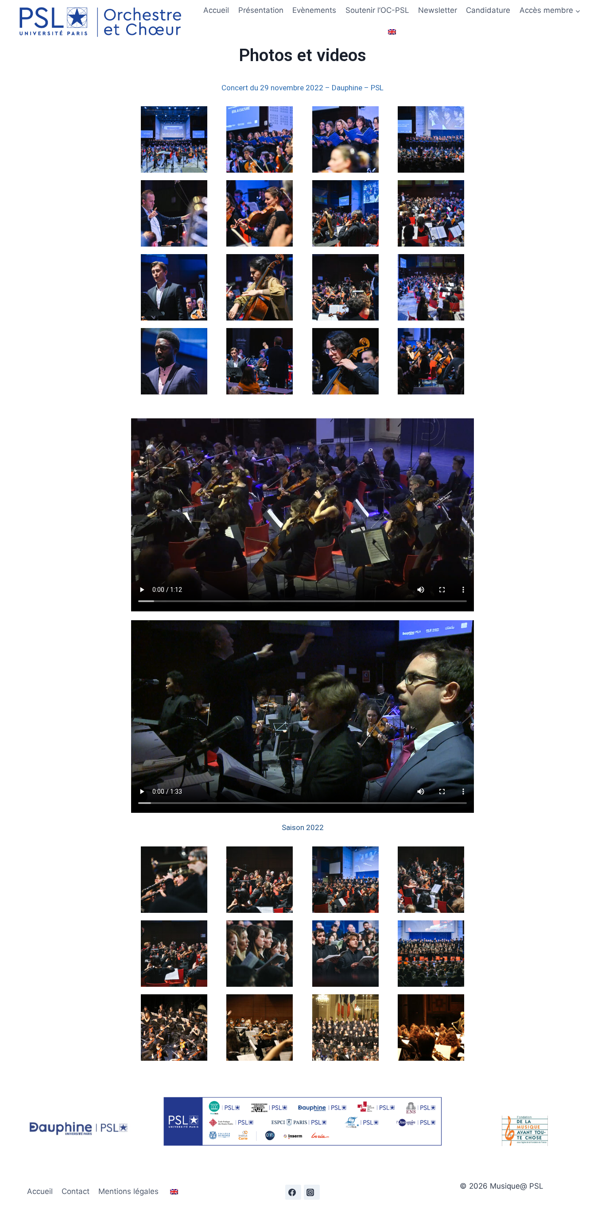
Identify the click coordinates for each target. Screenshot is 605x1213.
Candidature (488, 10)
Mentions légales (128, 1191)
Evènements (314, 10)
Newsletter (437, 10)
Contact (75, 1191)
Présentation (260, 10)
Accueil (216, 10)
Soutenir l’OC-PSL (377, 10)
